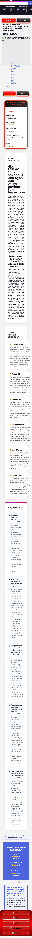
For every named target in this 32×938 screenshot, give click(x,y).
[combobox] (14, 3)
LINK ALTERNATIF (17, 927)
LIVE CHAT (17, 932)
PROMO (17, 913)
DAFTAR (23, 20)
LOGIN (8, 20)
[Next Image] (28, 51)
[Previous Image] (3, 51)
